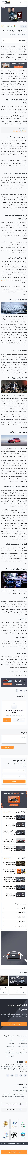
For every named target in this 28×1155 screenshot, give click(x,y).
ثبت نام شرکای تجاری (21, 1053)
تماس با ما (11, 1043)
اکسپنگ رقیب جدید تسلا (19, 131)
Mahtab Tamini (22, 34)
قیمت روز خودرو (23, 1043)
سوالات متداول (10, 1047)
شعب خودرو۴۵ (10, 1050)
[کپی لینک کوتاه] (25, 690)
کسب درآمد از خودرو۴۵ (12, 1110)
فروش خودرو (23, 1040)
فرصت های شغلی (9, 1053)
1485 (22, 1087)
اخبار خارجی (23, 26)
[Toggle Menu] (25, 2)
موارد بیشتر (7, 812)
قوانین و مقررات (10, 1056)
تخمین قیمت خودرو (22, 1047)
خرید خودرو (24, 1050)
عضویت (7, 720)
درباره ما (12, 1040)
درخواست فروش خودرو (15, 1152)
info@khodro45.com (18, 1091)
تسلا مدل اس (5, 280)
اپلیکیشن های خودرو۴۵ (12, 1104)
